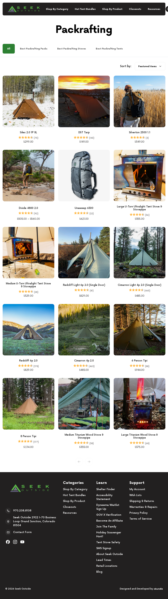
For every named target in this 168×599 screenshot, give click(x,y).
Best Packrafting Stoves (71, 48)
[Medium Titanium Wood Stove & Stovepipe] (84, 404)
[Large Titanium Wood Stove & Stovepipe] (139, 404)
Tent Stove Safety (108, 542)
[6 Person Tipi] (139, 330)
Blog (99, 571)
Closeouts (135, 9)
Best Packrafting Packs (33, 48)
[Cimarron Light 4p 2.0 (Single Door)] (139, 252)
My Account (137, 489)
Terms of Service (140, 518)
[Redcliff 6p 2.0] (28, 330)
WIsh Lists (135, 495)
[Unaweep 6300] (84, 175)
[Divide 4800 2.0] (28, 175)
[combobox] (150, 66)
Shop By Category (57, 9)
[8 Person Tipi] (28, 404)
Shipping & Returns (141, 501)
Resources (154, 9)
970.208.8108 (22, 510)
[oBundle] (158, 589)
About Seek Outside (109, 554)
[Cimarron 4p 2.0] (84, 330)
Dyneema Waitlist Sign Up (107, 507)
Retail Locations (106, 566)
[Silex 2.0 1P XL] (28, 101)
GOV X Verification (108, 514)
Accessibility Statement (104, 497)
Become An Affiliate (109, 520)
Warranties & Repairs (143, 507)
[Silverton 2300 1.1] (139, 101)
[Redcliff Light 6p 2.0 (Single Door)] (84, 252)
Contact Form (22, 532)
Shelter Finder (105, 489)
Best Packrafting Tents (109, 48)
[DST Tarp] (84, 101)
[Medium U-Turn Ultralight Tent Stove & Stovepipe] (28, 252)
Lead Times (103, 560)
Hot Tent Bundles (85, 9)
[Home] (23, 9)
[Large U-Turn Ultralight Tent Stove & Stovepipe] (139, 175)
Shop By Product (112, 9)
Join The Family (106, 526)
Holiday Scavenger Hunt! (108, 534)
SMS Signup (103, 548)
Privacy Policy (138, 513)
